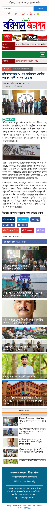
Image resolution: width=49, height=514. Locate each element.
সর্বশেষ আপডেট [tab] (24, 410)
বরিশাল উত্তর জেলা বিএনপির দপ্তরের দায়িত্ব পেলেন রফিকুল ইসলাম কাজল (23, 321)
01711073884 (24, 508)
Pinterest (28, 230)
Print (41, 230)
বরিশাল (17, 68)
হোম (7, 68)
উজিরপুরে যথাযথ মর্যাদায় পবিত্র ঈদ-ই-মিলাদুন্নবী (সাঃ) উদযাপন (21, 348)
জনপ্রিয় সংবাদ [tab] (25, 414)
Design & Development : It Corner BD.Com (24, 505)
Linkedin (9, 225)
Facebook (9, 219)
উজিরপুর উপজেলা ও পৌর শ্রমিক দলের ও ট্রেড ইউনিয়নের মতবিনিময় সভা (24, 267)
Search (40, 8)
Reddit (23, 225)
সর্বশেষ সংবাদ (26, 68)
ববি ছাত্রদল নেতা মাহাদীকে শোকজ (19, 376)
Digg (36, 219)
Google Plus (12, 230)
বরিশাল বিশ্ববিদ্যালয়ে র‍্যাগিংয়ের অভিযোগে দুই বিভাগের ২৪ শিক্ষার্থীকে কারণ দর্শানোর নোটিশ (23, 400)
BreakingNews (35, 511)
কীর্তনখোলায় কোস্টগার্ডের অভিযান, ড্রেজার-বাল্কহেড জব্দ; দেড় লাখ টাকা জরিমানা (23, 294)
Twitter (24, 219)
